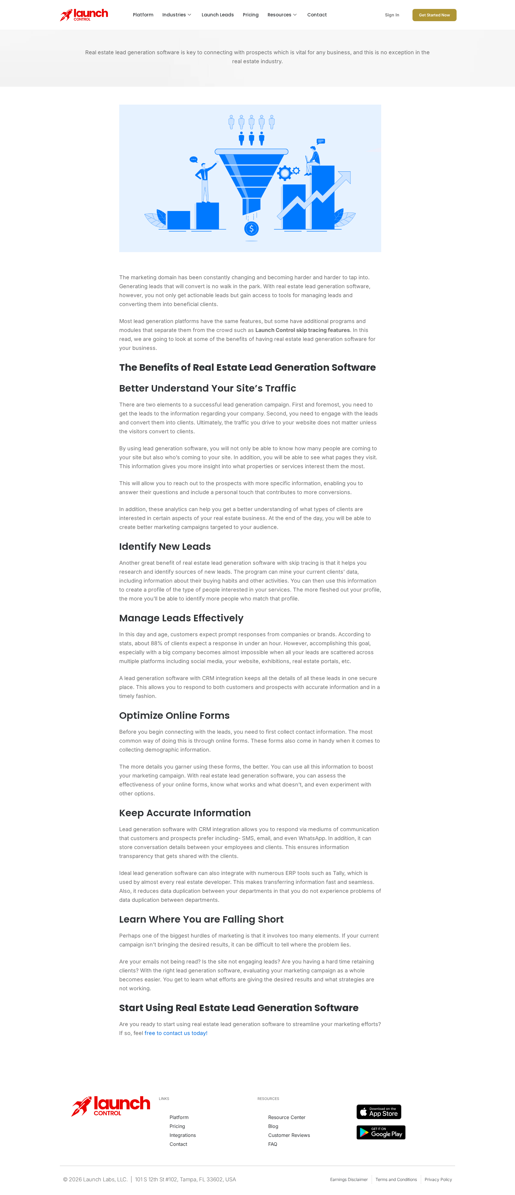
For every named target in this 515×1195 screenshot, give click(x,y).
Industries (174, 15)
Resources (279, 15)
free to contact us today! (176, 1033)
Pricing (251, 15)
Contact (317, 15)
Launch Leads (218, 15)
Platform (143, 15)
